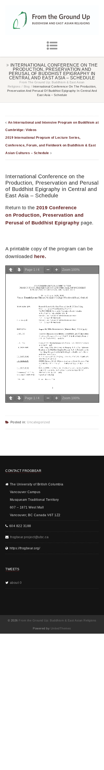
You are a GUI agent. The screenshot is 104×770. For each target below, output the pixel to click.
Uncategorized (38, 422)
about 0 (16, 583)
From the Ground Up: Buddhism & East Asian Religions (58, 620)
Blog (27, 86)
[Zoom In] (57, 270)
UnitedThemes (61, 628)
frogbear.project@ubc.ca (29, 537)
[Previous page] (11, 270)
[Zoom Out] (48, 270)
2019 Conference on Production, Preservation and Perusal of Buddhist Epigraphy (44, 215)
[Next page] (19, 270)
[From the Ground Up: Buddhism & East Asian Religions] (52, 20)
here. (40, 256)
